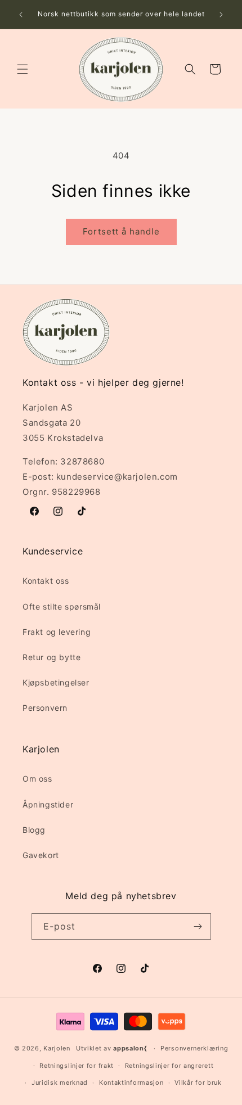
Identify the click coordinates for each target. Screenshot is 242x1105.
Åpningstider (48, 804)
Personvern (45, 707)
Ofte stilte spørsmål (62, 606)
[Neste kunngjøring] (221, 14)
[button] (22, 69)
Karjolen (56, 1048)
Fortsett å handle (121, 231)
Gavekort (41, 855)
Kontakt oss (46, 580)
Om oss (37, 778)
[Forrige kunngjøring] (20, 14)
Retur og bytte (51, 657)
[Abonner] (198, 926)
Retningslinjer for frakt (76, 1066)
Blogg (34, 830)
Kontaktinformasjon (131, 1082)
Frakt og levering (57, 632)
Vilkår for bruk (198, 1082)
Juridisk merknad (60, 1082)
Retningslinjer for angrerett (169, 1066)
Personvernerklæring (194, 1048)
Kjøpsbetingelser (56, 682)
